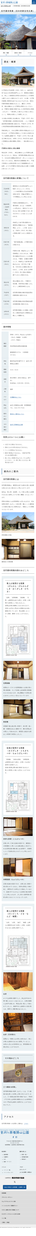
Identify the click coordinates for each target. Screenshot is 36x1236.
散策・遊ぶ (24, 1154)
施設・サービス (7, 1161)
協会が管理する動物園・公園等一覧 (14, 1187)
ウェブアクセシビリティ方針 (9, 1201)
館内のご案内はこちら (17, 414)
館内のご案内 (18, 53)
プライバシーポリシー (7, 1197)
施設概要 (6, 1154)
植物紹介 (24, 1159)
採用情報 (4, 1193)
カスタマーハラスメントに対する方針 (11, 1214)
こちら (26, 1123)
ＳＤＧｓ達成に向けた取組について (10, 1210)
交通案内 (6, 1157)
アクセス (30, 53)
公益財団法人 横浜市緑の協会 (14, 1178)
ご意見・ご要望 (5, 1222)
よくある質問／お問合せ (26, 1172)
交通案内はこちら (15, 397)
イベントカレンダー (8, 1172)
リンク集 (4, 1218)
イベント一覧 (7, 1170)
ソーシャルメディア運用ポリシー (10, 1205)
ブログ (21, 1167)
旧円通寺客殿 (25, 1157)
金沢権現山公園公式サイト (9, 2)
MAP (5, 1159)
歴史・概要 (6, 53)
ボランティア (23, 1169)
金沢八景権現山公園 (16, 424)
